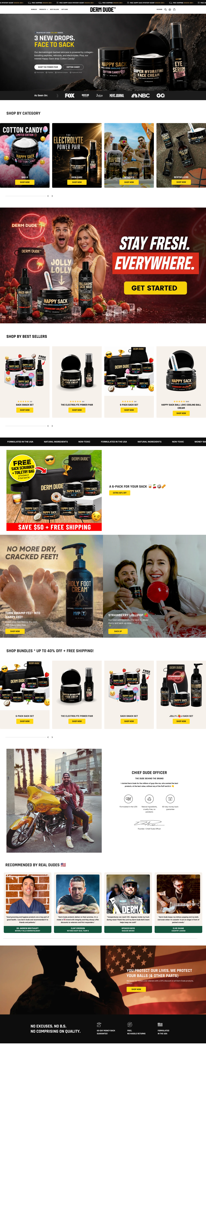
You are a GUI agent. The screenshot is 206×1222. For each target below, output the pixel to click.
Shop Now (15, 631)
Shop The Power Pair (48, 67)
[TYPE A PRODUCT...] (165, 9)
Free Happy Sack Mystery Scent (76, 3)
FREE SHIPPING (42, 3)
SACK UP (118, 631)
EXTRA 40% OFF (119, 492)
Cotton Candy (73, 67)
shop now (136, 989)
